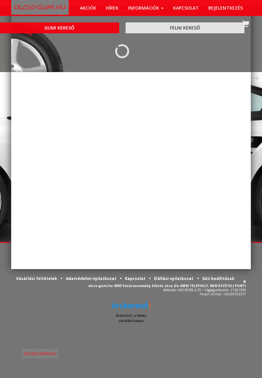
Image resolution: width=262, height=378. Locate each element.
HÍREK (112, 8)
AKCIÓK (88, 8)
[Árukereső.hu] (131, 307)
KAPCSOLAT (186, 8)
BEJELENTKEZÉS (225, 8)
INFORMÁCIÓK (144, 8)
